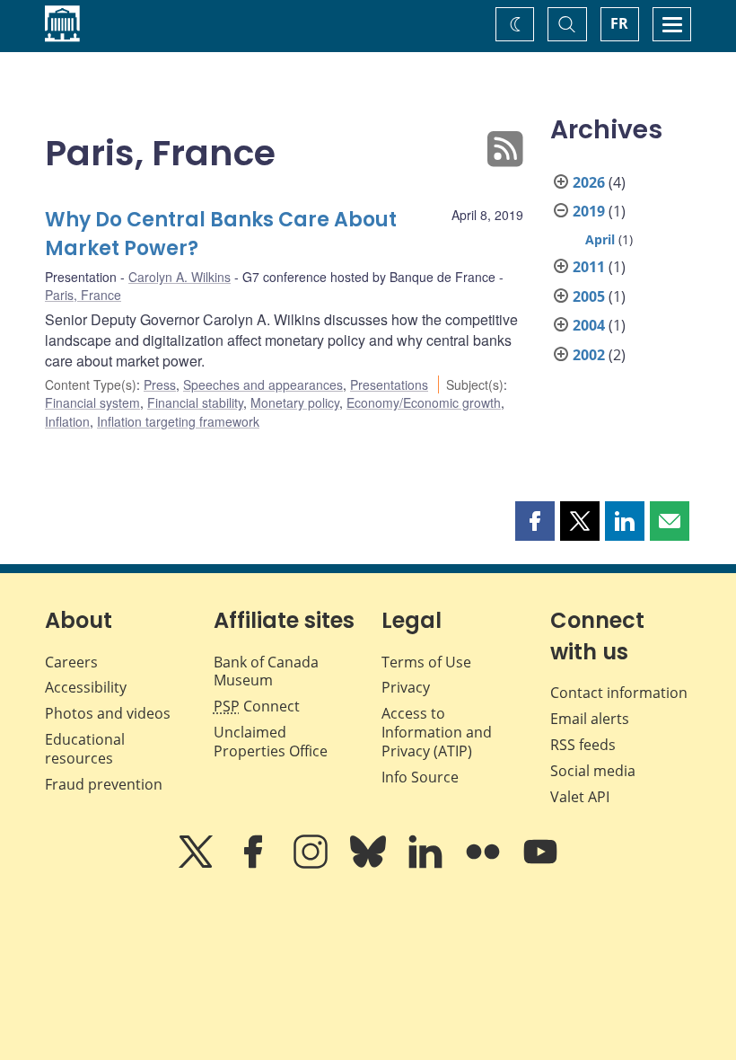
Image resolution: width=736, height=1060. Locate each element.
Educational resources (85, 748)
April (600, 239)
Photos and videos (108, 713)
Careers (71, 662)
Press (160, 384)
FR (619, 23)
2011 (589, 267)
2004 (589, 325)
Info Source (420, 777)
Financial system (92, 402)
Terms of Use (426, 662)
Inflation (67, 421)
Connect (257, 706)
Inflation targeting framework (178, 421)
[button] (535, 521)
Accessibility (86, 687)
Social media (592, 771)
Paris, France (83, 295)
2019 (589, 211)
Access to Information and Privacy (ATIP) (436, 732)
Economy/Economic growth (423, 402)
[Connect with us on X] (197, 864)
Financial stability (195, 402)
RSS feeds (583, 745)
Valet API (579, 797)
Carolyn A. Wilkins (179, 277)
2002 (589, 355)
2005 (589, 296)
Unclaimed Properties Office (271, 741)
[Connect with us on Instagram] (312, 864)
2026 (589, 182)
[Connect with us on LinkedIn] (427, 864)
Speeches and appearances (263, 384)
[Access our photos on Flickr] (484, 864)
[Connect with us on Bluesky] (370, 864)
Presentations (389, 384)
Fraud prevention (103, 784)
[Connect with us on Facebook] (255, 864)
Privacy (405, 687)
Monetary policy (294, 402)
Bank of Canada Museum (266, 671)
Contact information (619, 692)
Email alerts (589, 719)
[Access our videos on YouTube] (540, 864)
